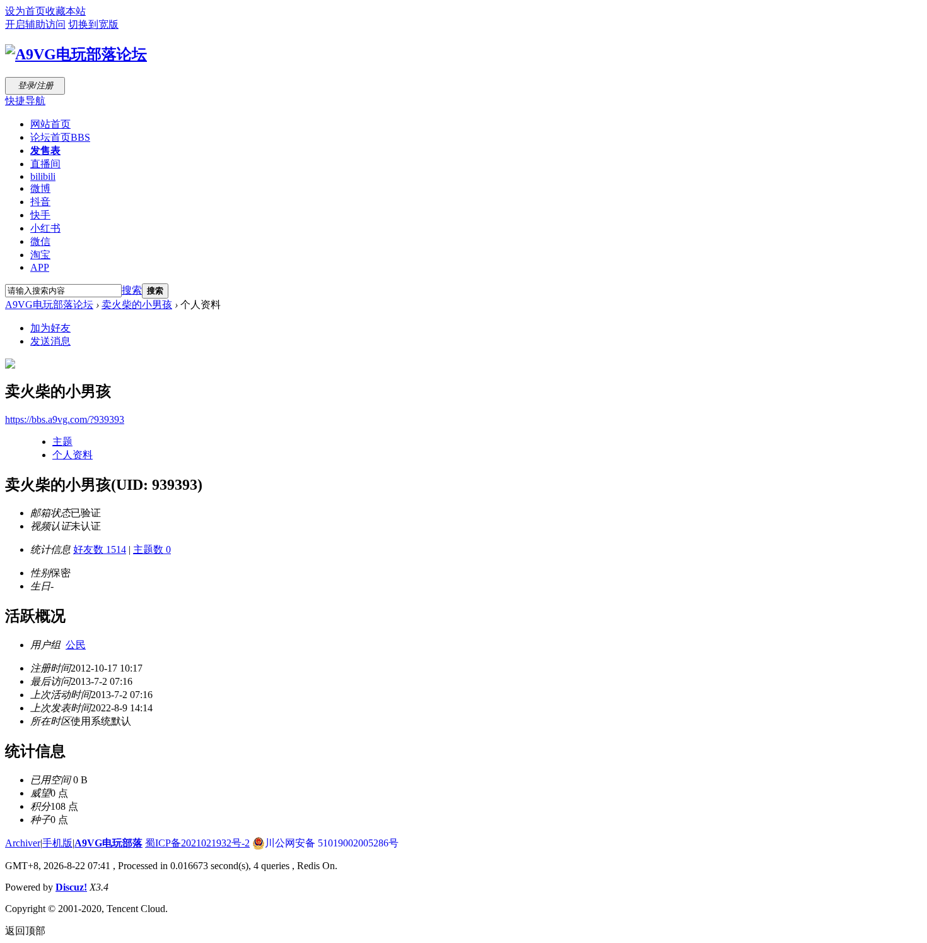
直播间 (45, 163)
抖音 (40, 201)
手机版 (57, 843)
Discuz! (71, 887)
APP (39, 267)
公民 (76, 644)
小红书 (45, 228)
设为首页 (25, 11)
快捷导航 (25, 100)
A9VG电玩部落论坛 (49, 304)
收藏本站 (65, 11)
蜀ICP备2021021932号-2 (197, 843)
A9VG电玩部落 (108, 843)
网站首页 (50, 124)
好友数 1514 (99, 549)
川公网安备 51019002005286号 (332, 843)
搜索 (132, 290)
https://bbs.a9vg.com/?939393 (64, 419)
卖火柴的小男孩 (137, 304)
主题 (62, 441)
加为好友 (50, 328)
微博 (40, 188)
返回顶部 (25, 930)
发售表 (45, 150)
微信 (40, 241)
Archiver (22, 843)
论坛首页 (60, 137)
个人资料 (72, 454)
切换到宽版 (93, 24)
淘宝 (40, 254)
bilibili (42, 176)
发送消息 (50, 341)
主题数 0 (152, 549)
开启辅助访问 (35, 24)
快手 (40, 215)
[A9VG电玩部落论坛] (76, 54)
